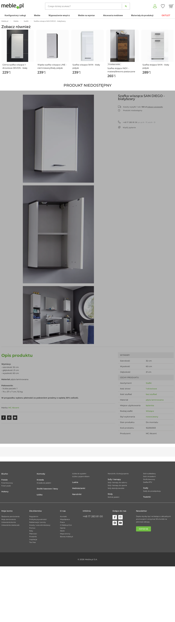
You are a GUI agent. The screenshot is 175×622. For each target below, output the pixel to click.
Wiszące (150, 411)
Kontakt (63, 516)
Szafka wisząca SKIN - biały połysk (86, 66)
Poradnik (33, 537)
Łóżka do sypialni (79, 474)
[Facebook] (115, 517)
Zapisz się (143, 529)
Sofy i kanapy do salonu (117, 482)
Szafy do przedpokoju (152, 491)
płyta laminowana (155, 400)
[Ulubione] (163, 6)
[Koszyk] (171, 6)
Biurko (4, 474)
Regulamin (33, 516)
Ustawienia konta (8, 522)
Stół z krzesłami (149, 476)
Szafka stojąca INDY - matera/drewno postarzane (121, 70)
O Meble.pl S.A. (66, 525)
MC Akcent (13, 407)
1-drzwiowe (151, 388)
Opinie (62, 528)
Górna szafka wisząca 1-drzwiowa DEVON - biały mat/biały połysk (14, 66)
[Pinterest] (115, 523)
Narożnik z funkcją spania (118, 474)
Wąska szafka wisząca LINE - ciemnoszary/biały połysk (52, 66)
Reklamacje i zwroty (37, 522)
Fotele (4, 480)
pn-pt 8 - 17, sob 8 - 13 (139, 122)
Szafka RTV (147, 482)
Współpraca (65, 519)
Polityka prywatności (38, 519)
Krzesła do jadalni (44, 483)
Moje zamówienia (8, 519)
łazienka (150, 405)
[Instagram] (120, 517)
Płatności (33, 534)
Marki (62, 531)
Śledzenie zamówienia (10, 516)
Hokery (4, 491)
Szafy (145, 488)
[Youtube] (120, 523)
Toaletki (147, 497)
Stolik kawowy (149, 479)
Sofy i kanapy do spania (117, 485)
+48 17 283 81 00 (93, 516)
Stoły (110, 494)
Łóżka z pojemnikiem (81, 476)
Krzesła (40, 480)
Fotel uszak (6, 486)
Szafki (149, 383)
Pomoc (32, 528)
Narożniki (76, 494)
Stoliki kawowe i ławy (47, 488)
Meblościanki (78, 488)
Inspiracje (33, 539)
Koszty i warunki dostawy (39, 525)
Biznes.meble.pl (66, 537)
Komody (41, 474)
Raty (31, 531)
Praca (62, 522)
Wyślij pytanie (129, 127)
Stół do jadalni (113, 497)
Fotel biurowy (7, 483)
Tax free (32, 542)
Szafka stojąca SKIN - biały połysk (155, 66)
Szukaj (126, 6)
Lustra (75, 482)
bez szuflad (151, 394)
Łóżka (39, 494)
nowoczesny (152, 416)
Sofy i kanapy (114, 479)
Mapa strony (65, 534)
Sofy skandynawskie (116, 488)
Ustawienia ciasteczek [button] (10, 525)
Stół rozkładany (149, 474)
